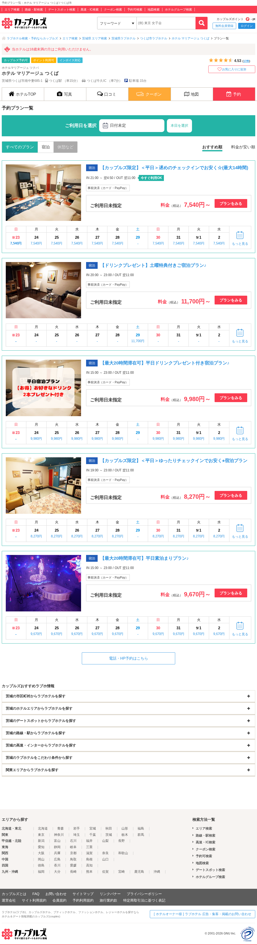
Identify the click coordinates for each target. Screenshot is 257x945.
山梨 (105, 841)
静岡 (57, 847)
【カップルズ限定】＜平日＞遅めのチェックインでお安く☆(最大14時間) (174, 167)
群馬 (141, 835)
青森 (60, 828)
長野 (121, 841)
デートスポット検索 (61, 9)
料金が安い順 (243, 147)
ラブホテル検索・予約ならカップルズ (32, 38)
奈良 (105, 853)
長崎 (73, 871)
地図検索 (154, 9)
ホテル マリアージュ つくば (190, 38)
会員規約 (59, 900)
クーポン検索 (113, 9)
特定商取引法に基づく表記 (144, 900)
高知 (89, 865)
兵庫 (57, 853)
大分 (57, 871)
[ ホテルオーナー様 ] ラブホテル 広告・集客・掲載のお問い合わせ (202, 914)
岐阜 (73, 847)
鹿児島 (139, 871)
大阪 (41, 853)
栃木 (124, 835)
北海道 (43, 828)
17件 (246, 60)
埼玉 (76, 835)
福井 (89, 841)
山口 (105, 859)
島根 (89, 859)
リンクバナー (110, 894)
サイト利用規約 (34, 900)
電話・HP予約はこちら (128, 658)
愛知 (41, 847)
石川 (73, 841)
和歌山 (123, 853)
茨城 (108, 835)
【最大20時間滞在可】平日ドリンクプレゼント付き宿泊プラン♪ (164, 362)
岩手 (76, 828)
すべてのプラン (20, 147)
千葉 (92, 835)
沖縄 (157, 871)
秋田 (108, 828)
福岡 (41, 871)
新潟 (41, 841)
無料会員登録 (224, 26)
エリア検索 (12, 9)
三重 (89, 847)
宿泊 (46, 147)
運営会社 (9, 900)
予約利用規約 (83, 900)
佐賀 (105, 871)
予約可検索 (134, 9)
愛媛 (73, 865)
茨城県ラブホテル (123, 38)
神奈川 (59, 835)
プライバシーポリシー (144, 894)
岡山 (41, 859)
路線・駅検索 (34, 9)
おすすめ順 (212, 147)
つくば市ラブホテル (153, 38)
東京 (41, 835)
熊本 (89, 871)
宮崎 (121, 871)
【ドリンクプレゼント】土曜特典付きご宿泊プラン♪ (153, 265)
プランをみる (231, 203)
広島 (57, 859)
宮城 (92, 828)
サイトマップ (83, 894)
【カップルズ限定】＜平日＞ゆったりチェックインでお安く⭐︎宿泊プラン (173, 460)
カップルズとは (14, 894)
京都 (73, 853)
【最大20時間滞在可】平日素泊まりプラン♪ (144, 558)
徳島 (41, 865)
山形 (124, 828)
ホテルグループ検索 (178, 9)
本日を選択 (179, 125)
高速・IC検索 (90, 9)
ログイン (247, 26)
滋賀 (89, 853)
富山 (57, 841)
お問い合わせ (56, 894)
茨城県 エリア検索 (94, 38)
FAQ (35, 894)
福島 (141, 828)
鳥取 (73, 859)
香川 (57, 865)
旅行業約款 (108, 900)
